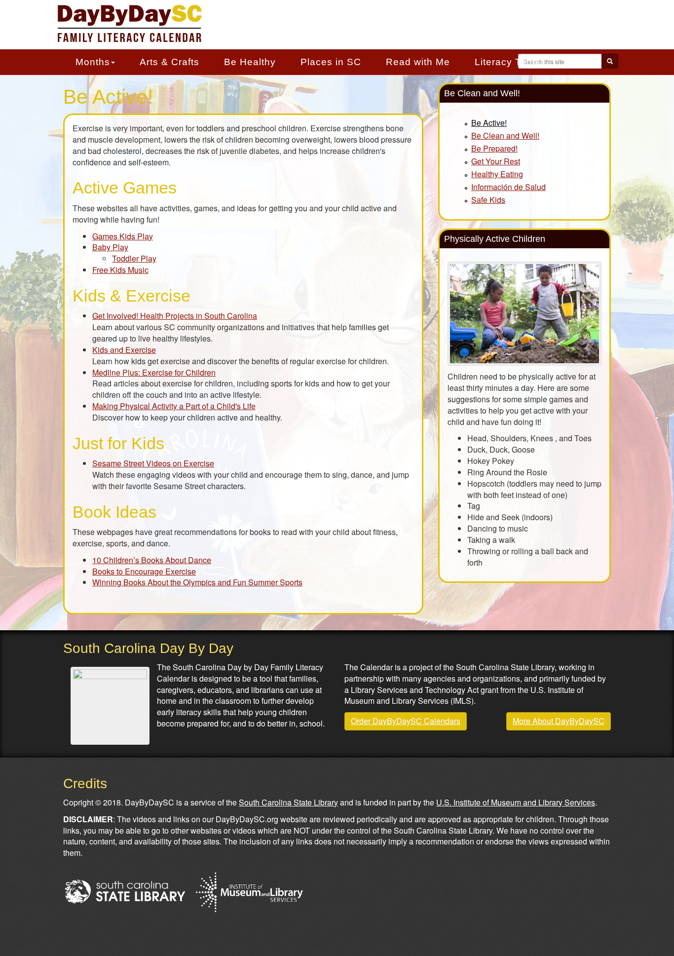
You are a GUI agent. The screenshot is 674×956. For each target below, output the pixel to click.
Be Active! (489, 122)
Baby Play (110, 247)
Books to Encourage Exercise (144, 571)
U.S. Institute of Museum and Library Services (515, 802)
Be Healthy (250, 62)
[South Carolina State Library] (125, 890)
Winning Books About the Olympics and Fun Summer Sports (197, 582)
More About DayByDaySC (558, 721)
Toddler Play (134, 258)
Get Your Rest (495, 161)
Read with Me (418, 62)
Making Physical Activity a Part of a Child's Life (174, 406)
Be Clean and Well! (505, 135)
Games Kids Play (122, 236)
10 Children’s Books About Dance (151, 560)
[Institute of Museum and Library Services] (248, 890)
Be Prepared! (494, 148)
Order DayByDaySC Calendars (405, 721)
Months (92, 62)
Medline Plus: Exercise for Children (154, 372)
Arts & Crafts (169, 62)
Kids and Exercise (124, 349)
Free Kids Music (120, 269)
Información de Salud (508, 186)
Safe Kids (488, 199)
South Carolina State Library (288, 802)
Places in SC (330, 62)
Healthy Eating (497, 174)
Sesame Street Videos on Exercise (153, 463)
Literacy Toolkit (510, 62)
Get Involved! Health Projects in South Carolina (174, 315)
